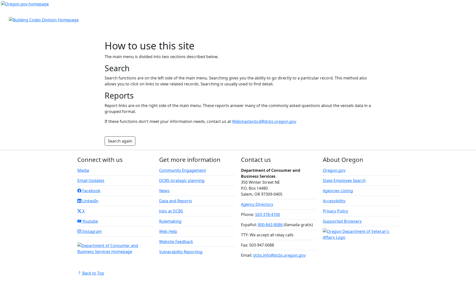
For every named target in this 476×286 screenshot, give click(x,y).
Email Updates (90, 180)
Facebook (90, 190)
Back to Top (92, 273)
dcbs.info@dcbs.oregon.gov (279, 255)
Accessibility (334, 201)
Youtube (89, 221)
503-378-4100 (267, 214)
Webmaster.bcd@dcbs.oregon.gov (264, 121)
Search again (120, 141)
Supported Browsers (342, 221)
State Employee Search (344, 180)
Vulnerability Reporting (181, 251)
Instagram (91, 231)
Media (83, 170)
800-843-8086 (270, 224)
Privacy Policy (335, 211)
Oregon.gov (334, 170)
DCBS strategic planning (182, 180)
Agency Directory (257, 204)
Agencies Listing (338, 190)
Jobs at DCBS (171, 211)
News (164, 190)
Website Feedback (176, 241)
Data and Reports (175, 201)
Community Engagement (182, 170)
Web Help (168, 231)
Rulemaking (170, 221)
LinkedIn (89, 201)
